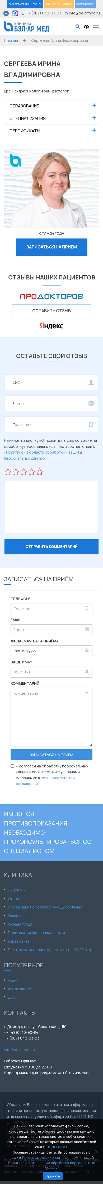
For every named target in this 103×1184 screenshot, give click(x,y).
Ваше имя (21, 661)
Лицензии (17, 889)
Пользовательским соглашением (50, 1157)
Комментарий (25, 683)
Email (16, 619)
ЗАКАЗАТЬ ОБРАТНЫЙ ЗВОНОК (25, 4)
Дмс (12, 997)
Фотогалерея (20, 988)
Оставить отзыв (51, 311)
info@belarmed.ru (19, 1049)
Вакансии (16, 915)
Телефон (21, 598)
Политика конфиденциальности (36, 932)
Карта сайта (19, 941)
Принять (53, 1176)
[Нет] (96, 1151)
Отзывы (14, 898)
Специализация (28, 118)
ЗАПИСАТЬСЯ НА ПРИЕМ (58, 4)
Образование (24, 106)
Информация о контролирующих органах (45, 907)
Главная (11, 40)
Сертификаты (25, 131)
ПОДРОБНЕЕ (57, 1147)
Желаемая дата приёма (35, 640)
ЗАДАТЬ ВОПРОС (85, 4)
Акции (13, 980)
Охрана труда (20, 924)
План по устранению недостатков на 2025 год (49, 949)
